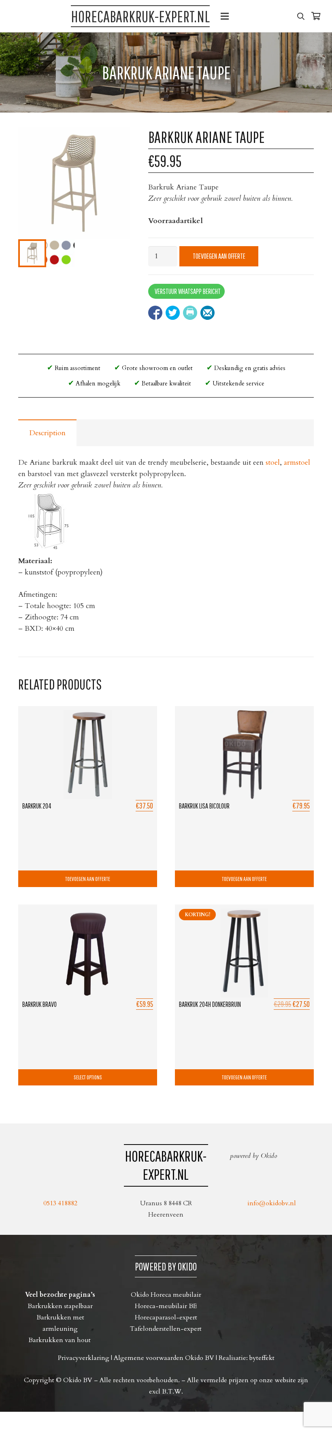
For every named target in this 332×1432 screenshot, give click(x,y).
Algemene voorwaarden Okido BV (164, 1357)
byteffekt (262, 1357)
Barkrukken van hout (60, 1340)
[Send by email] (207, 313)
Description (47, 433)
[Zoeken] (301, 16)
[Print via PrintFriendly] (190, 313)
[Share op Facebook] (155, 313)
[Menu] (224, 16)
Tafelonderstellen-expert (166, 1328)
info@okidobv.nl (271, 1203)
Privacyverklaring (83, 1357)
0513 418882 (60, 1203)
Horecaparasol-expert (166, 1317)
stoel (273, 462)
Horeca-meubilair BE (166, 1306)
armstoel (297, 462)
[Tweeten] (173, 313)
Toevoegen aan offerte (219, 256)
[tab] (47, 432)
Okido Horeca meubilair (166, 1294)
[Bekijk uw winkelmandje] (316, 16)
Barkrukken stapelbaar (60, 1306)
